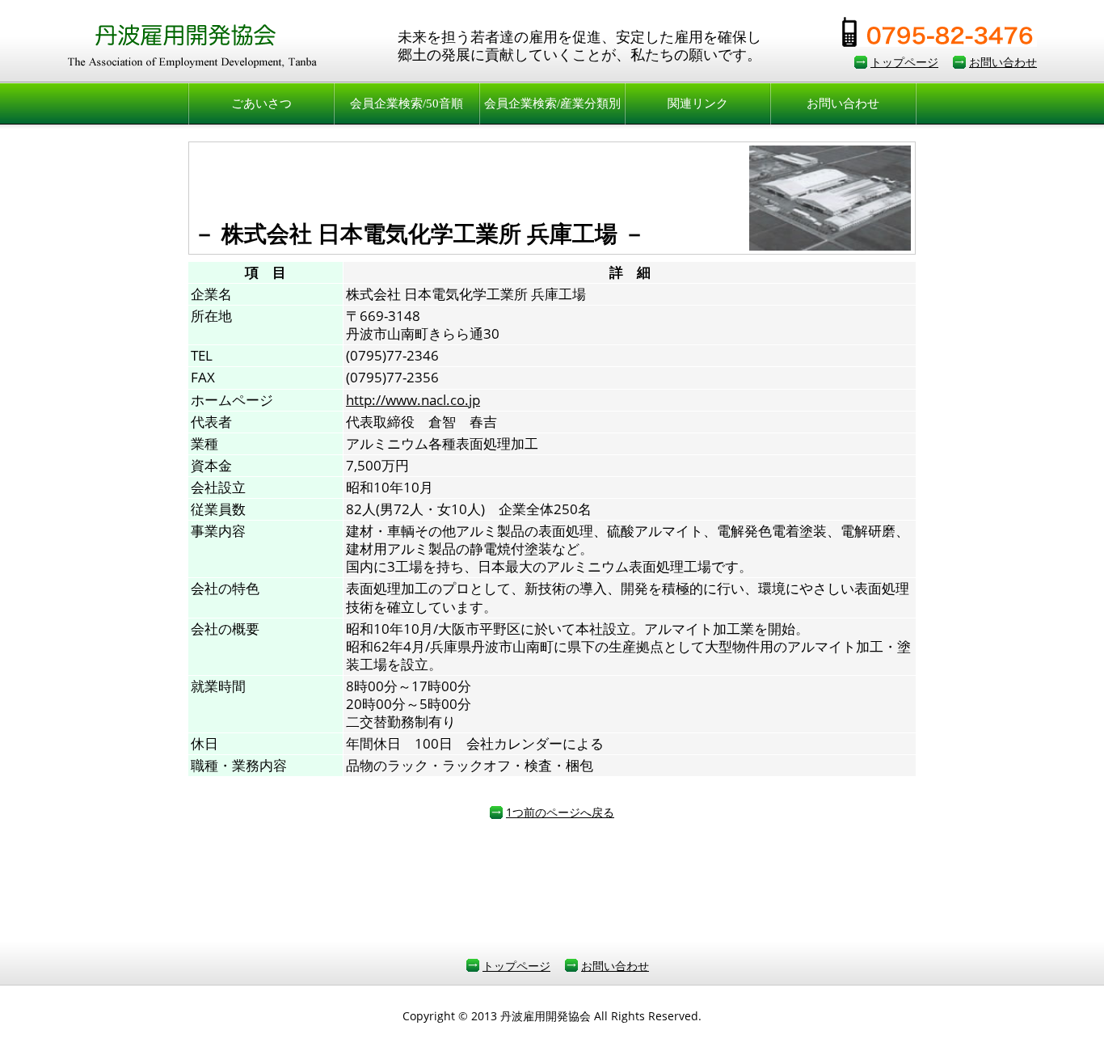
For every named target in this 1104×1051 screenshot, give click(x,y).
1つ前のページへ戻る (560, 812)
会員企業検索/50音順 (406, 103)
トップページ (904, 62)
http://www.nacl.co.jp (413, 399)
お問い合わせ (1003, 62)
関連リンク (698, 103)
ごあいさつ (261, 103)
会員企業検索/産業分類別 (552, 103)
